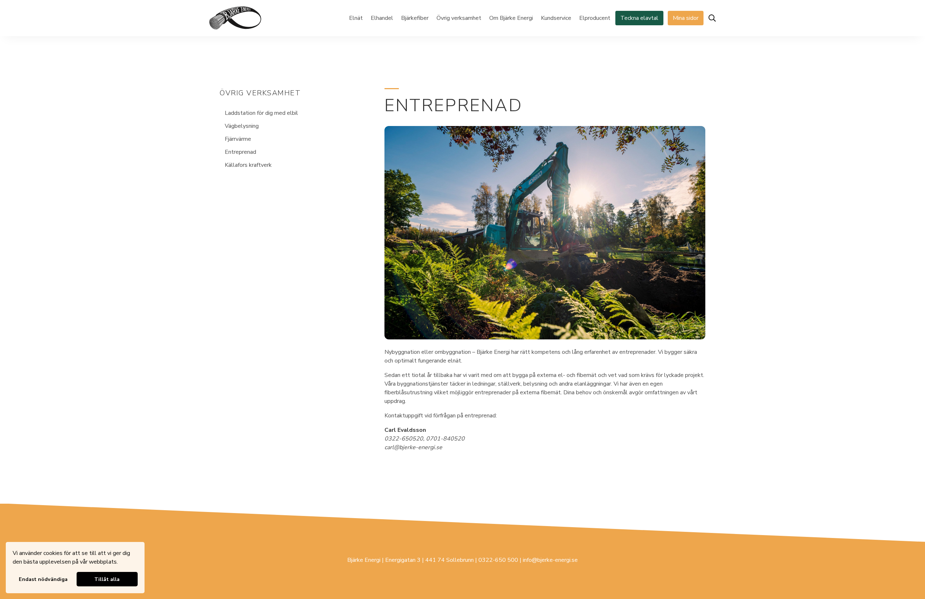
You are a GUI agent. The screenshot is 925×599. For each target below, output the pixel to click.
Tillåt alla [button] (107, 579)
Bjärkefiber (415, 18)
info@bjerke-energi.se (550, 560)
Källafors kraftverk (248, 165)
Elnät (356, 18)
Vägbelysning (242, 126)
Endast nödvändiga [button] (43, 579)
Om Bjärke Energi (511, 18)
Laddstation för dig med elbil (261, 113)
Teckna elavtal (639, 18)
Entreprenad (240, 152)
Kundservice (556, 18)
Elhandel (382, 18)
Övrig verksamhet (458, 18)
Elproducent (594, 18)
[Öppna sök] (712, 18)
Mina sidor (685, 18)
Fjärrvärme (238, 139)
